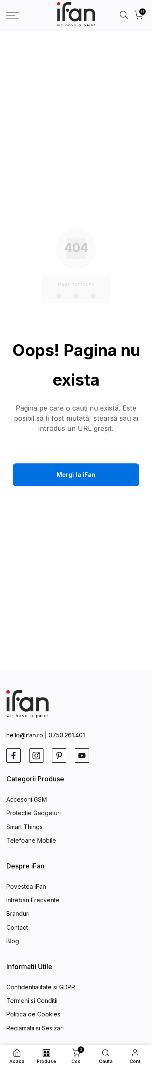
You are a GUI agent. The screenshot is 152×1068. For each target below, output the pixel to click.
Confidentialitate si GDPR (40, 987)
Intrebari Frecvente (33, 900)
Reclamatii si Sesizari (35, 1028)
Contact (17, 927)
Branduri (18, 913)
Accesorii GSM (26, 799)
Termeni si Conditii (31, 1000)
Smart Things (24, 826)
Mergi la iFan (76, 474)
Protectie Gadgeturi (33, 812)
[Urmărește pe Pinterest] (59, 755)
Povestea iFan (26, 886)
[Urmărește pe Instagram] (36, 755)
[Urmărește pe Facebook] (13, 755)
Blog (12, 941)
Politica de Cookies (33, 1014)
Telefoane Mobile (31, 840)
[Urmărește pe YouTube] (82, 755)
